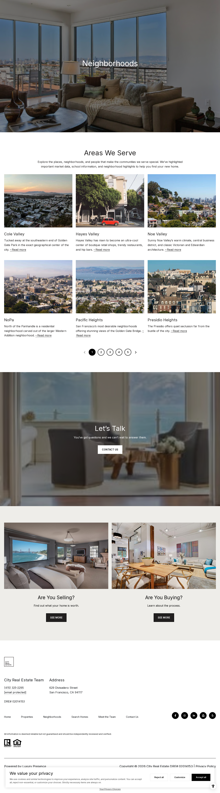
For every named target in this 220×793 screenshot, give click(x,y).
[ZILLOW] (203, 715)
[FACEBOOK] (175, 715)
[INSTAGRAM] (184, 715)
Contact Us (132, 716)
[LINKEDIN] (193, 715)
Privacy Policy (206, 766)
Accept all (201, 777)
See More (56, 617)
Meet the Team (107, 716)
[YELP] (212, 715)
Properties (27, 716)
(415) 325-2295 (14, 687)
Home (7, 716)
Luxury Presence (34, 766)
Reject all (159, 777)
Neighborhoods (52, 716)
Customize (179, 777)
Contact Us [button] (110, 449)
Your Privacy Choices (110, 789)
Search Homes (80, 716)
